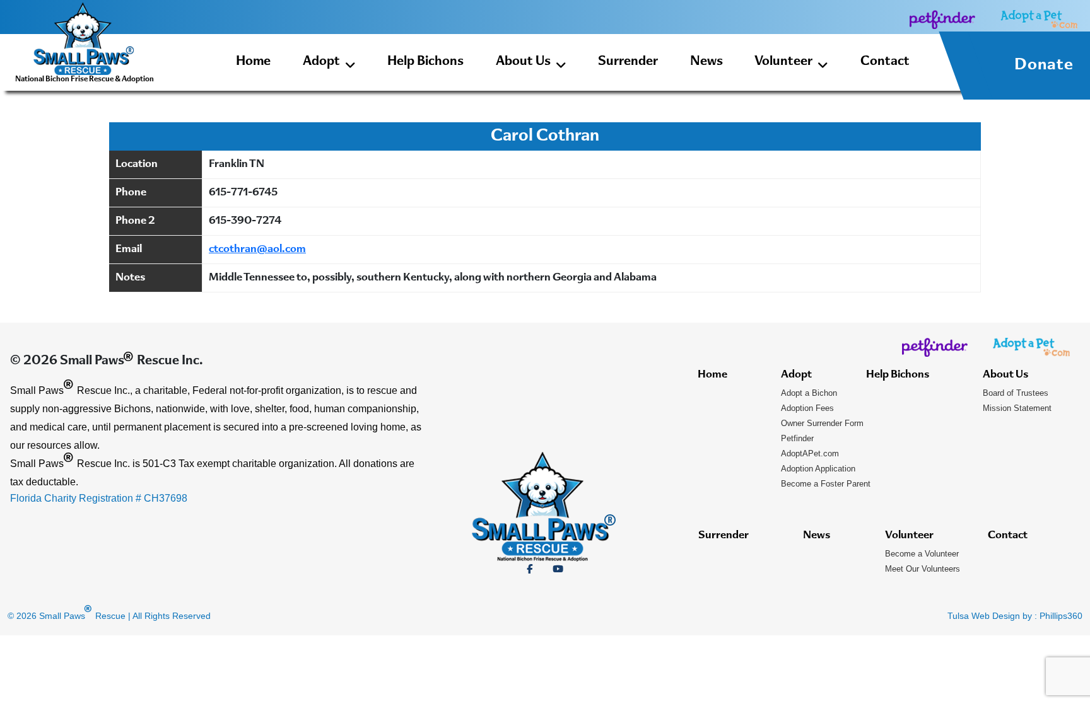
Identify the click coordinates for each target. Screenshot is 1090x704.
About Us (523, 62)
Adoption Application (818, 468)
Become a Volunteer (922, 553)
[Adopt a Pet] (1038, 19)
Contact (885, 62)
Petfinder (797, 438)
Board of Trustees (1015, 393)
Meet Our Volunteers (922, 569)
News (706, 62)
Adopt (321, 62)
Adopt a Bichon (809, 393)
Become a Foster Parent (825, 483)
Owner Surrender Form (822, 423)
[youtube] (558, 569)
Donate (1044, 65)
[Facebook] (529, 569)
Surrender (628, 62)
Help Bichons (425, 62)
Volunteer (783, 62)
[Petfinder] (943, 19)
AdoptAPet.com (810, 453)
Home (253, 62)
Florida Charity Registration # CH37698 (98, 498)
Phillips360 (1061, 616)
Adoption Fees (807, 408)
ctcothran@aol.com (257, 250)
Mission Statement (1017, 408)
